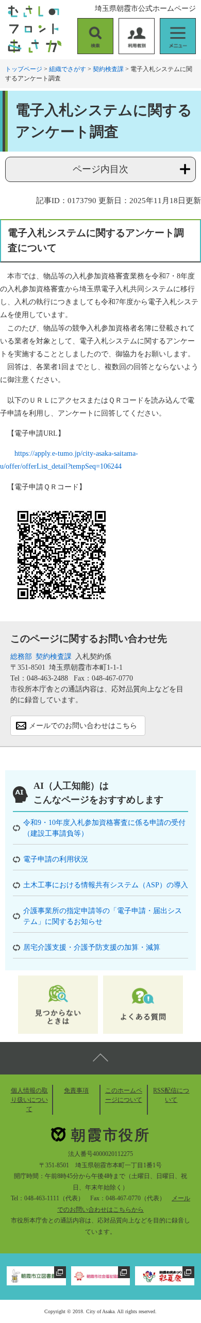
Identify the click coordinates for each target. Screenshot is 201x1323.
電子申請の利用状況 (55, 859)
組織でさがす (67, 69)
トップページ (23, 69)
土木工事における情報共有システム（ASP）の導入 (105, 885)
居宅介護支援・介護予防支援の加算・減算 (91, 947)
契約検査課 (108, 69)
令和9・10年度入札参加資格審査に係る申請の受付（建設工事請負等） (104, 828)
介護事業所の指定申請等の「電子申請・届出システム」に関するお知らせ (102, 916)
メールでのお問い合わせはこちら (83, 726)
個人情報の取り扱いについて (29, 1100)
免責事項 (76, 1090)
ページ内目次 (100, 169)
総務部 (21, 656)
